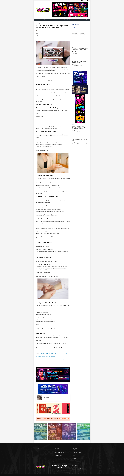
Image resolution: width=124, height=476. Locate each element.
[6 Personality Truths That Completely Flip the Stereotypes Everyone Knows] (83, 431)
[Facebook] (81, 0)
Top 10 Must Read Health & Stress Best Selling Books (45, 356)
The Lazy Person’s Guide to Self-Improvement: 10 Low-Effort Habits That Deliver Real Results (80, 49)
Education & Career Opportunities (78, 126)
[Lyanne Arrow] (37, 30)
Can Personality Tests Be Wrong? (77, 65)
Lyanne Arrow (40, 30)
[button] (87, 20)
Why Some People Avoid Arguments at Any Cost (79, 131)
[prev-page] (72, 67)
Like (74, 26)
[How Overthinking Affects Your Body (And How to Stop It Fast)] (55, 431)
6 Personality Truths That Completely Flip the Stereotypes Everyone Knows (79, 62)
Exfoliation (38, 134)
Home (37, 23)
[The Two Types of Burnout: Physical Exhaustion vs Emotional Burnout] (69, 431)
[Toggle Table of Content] (56, 80)
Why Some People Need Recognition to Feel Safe (79, 143)
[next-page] (74, 67)
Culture (73, 130)
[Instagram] (82, 0)
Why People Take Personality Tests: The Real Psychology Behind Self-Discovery (79, 128)
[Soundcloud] (85, 0)
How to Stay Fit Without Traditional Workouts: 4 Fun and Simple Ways (84, 35)
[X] (86, 0)
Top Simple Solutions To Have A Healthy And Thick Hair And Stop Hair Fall (53, 359)
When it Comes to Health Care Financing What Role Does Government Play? (53, 353)
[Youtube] (87, 0)
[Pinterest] (83, 0)
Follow (80, 26)
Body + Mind (40, 23)
